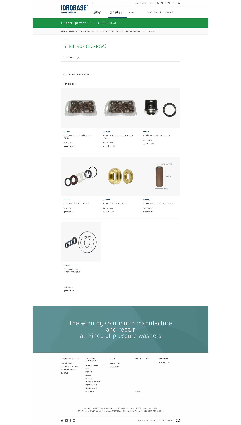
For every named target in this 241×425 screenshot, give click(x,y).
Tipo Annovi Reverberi (132, 31)
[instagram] (168, 3)
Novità (88, 368)
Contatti (138, 392)
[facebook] (165, 3)
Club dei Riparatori (89, 31)
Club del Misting (91, 388)
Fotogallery (115, 366)
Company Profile (67, 363)
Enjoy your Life (91, 385)
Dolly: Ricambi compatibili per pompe (110, 31)
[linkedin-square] (162, 3)
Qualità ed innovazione (70, 366)
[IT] (174, 1)
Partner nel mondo (68, 370)
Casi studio (65, 373)
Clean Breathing (91, 365)
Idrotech (88, 378)
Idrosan (88, 372)
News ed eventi (141, 359)
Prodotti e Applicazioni (74, 31)
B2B (93, 3)
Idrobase (88, 375)
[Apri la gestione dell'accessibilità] (177, 420)
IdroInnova (89, 391)
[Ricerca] (178, 3)
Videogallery (115, 363)
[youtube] (158, 3)
